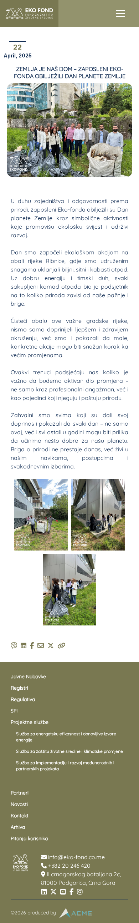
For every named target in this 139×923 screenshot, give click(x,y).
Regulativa (23, 699)
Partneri (20, 793)
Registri (19, 688)
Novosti (19, 804)
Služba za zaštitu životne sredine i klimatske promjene (69, 751)
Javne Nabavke (28, 676)
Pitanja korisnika (29, 838)
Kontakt (20, 815)
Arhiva (18, 827)
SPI (14, 711)
